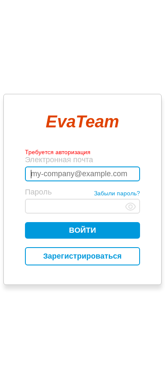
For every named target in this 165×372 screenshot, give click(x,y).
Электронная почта (59, 159)
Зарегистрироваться (82, 256)
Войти (82, 230)
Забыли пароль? (117, 193)
